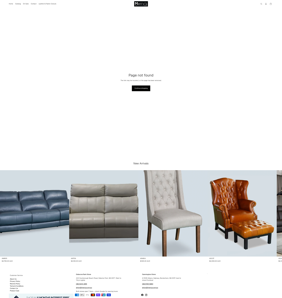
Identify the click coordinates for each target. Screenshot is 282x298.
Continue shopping (141, 88)
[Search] (261, 3)
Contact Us (14, 288)
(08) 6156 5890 (147, 284)
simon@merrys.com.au (84, 288)
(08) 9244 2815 (81, 284)
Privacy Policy (15, 281)
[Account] (265, 3)
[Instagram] (146, 295)
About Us (13, 279)
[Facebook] (142, 295)
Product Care (14, 291)
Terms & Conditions (16, 286)
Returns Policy (15, 284)
